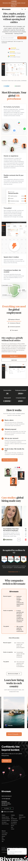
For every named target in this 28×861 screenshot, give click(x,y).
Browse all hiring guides (13, 734)
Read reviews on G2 (13, 571)
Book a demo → (14, 356)
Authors (3, 839)
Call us (7, 808)
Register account (22, 817)
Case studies (4, 834)
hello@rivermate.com (7, 796)
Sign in (20, 818)
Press (12, 827)
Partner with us (14, 823)
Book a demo (21, 37)
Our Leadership (14, 822)
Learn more (14, 360)
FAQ (2, 841)
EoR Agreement (4, 849)
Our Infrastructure (14, 820)
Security (12, 825)
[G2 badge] (4, 559)
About (12, 817)
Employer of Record (5, 817)
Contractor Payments (6, 818)
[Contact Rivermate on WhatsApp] (22, 9)
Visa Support (4, 822)
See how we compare (13, 673)
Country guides (4, 832)
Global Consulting (5, 823)
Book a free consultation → (9, 460)
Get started (5, 760)
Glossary (3, 836)
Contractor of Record (6, 820)
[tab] (14, 319)
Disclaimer (3, 847)
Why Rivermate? (14, 818)
